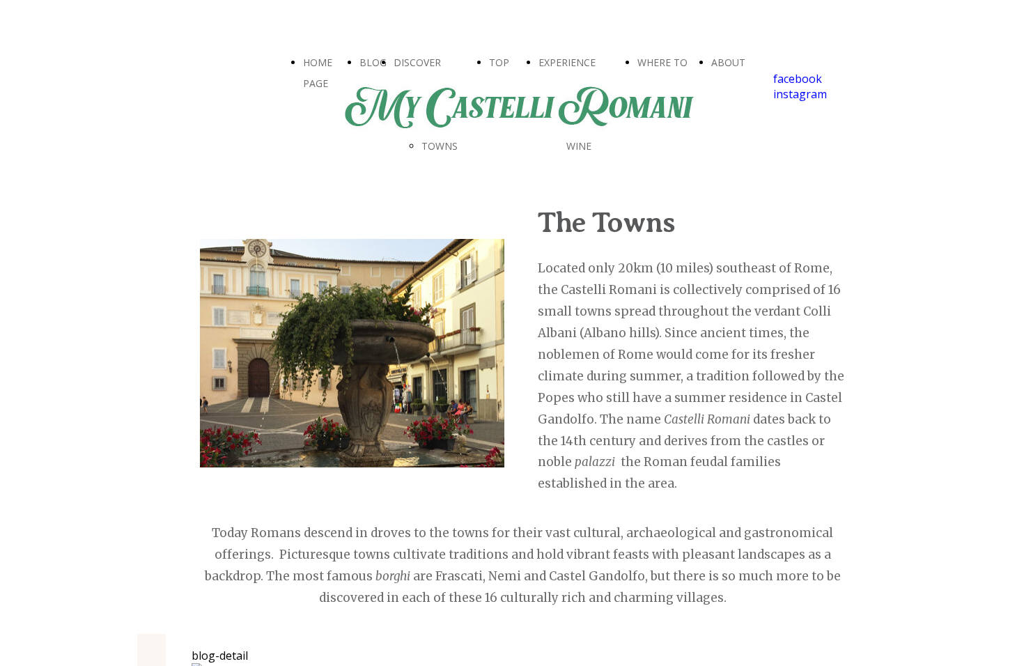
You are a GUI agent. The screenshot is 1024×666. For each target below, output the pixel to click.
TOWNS (439, 146)
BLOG (373, 62)
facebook (797, 78)
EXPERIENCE (567, 62)
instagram (800, 94)
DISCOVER (417, 62)
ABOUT (728, 62)
